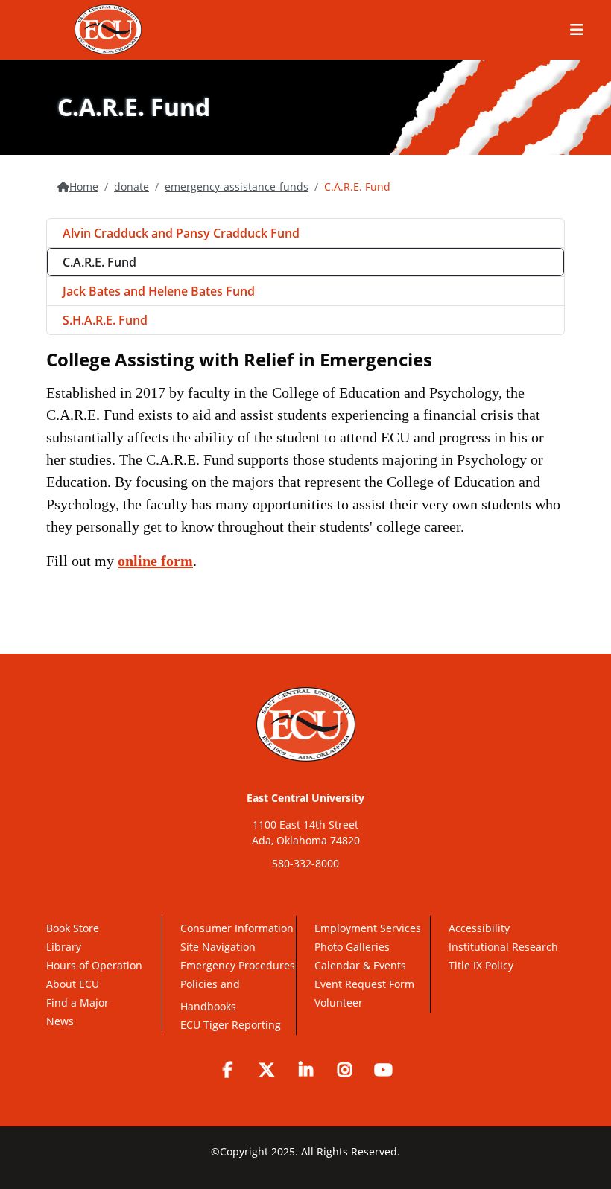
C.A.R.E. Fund (99, 262)
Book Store (72, 928)
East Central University (305, 798)
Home (83, 186)
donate (131, 186)
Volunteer (338, 1002)
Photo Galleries (352, 947)
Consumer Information (237, 928)
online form (155, 560)
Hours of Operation (94, 965)
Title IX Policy (482, 965)
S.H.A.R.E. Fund (105, 320)
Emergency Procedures (237, 965)
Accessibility (479, 928)
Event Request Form (364, 984)
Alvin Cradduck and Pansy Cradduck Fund (181, 233)
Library (63, 947)
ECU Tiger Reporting (230, 1025)
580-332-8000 (305, 863)
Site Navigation (218, 947)
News (60, 1021)
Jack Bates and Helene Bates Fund (159, 291)
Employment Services (367, 928)
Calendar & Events (360, 965)
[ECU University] (108, 29)
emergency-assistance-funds (236, 186)
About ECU (72, 984)
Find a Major (77, 1002)
